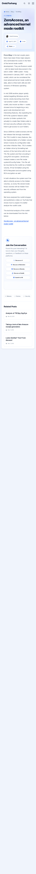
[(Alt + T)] (29, 3)
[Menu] (33, 3)
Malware (9, 296)
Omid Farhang (9, 3)
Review (18, 296)
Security (27, 296)
